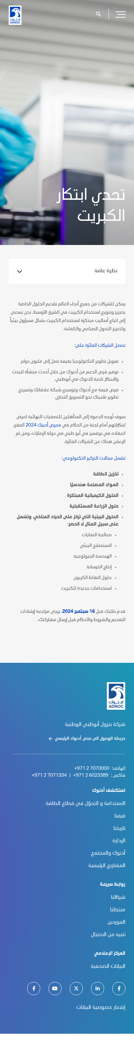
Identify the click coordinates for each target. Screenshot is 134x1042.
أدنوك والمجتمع (108, 853)
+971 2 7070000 (91, 768)
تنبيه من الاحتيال (108, 935)
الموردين (116, 922)
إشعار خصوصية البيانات (100, 1008)
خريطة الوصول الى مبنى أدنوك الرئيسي (90, 739)
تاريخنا (119, 829)
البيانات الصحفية (108, 967)
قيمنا (119, 816)
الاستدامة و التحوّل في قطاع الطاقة (85, 804)
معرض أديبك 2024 (43, 425)
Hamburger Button (120, 14)
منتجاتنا (117, 910)
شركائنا (118, 898)
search (98, 14)
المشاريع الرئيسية (106, 866)
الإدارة (118, 841)
